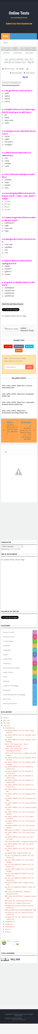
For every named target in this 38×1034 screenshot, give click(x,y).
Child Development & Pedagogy (14, 695)
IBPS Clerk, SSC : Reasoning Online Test (18, 901)
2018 (5, 718)
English (5, 655)
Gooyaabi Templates (19, 1020)
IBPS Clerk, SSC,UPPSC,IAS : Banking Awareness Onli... (17, 893)
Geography (7, 650)
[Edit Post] (27, 68)
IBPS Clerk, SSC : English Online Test (17, 903)
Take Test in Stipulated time (11, 82)
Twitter (30, 346)
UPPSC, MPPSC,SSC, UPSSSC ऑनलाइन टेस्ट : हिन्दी (20, 910)
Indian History (30, 73)
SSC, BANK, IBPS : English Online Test (18, 853)
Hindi (5, 677)
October (8, 924)
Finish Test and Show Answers (12, 304)
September (9, 927)
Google (9, 346)
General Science (9, 637)
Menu (6, 36)
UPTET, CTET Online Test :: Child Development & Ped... (16, 745)
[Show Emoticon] (6, 452)
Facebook (19, 346)
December (9, 728)
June (7, 932)
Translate (17, 549)
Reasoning (7, 663)
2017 (5, 720)
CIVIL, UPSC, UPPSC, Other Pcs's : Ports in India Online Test (17, 387)
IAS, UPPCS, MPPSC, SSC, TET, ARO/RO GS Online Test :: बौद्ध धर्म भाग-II (12, 429)
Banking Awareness (10, 703)
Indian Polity (7, 659)
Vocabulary (7, 690)
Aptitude (6, 681)
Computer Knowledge (10, 686)
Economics (7, 646)
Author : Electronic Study (27, 329)
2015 (5, 725)
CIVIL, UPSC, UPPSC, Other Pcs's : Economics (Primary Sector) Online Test (18, 403)
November (9, 922)
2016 (5, 723)
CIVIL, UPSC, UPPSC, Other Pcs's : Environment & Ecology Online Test (15, 412)
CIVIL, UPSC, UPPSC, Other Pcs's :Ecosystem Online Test (18, 395)
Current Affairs (8, 641)
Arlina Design (17, 1018)
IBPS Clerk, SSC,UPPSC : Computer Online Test (21, 830)
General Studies (16, 73)
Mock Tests (7, 699)
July (6, 929)
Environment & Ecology (11, 668)
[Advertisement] (19, 521)
